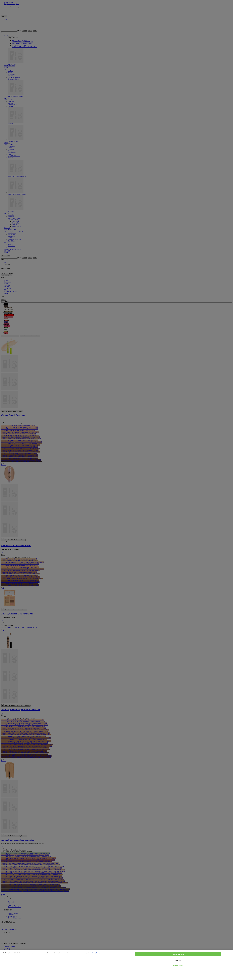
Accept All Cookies (178, 954)
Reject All (178, 960)
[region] (116, 959)
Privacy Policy (96, 952)
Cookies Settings (178, 965)
